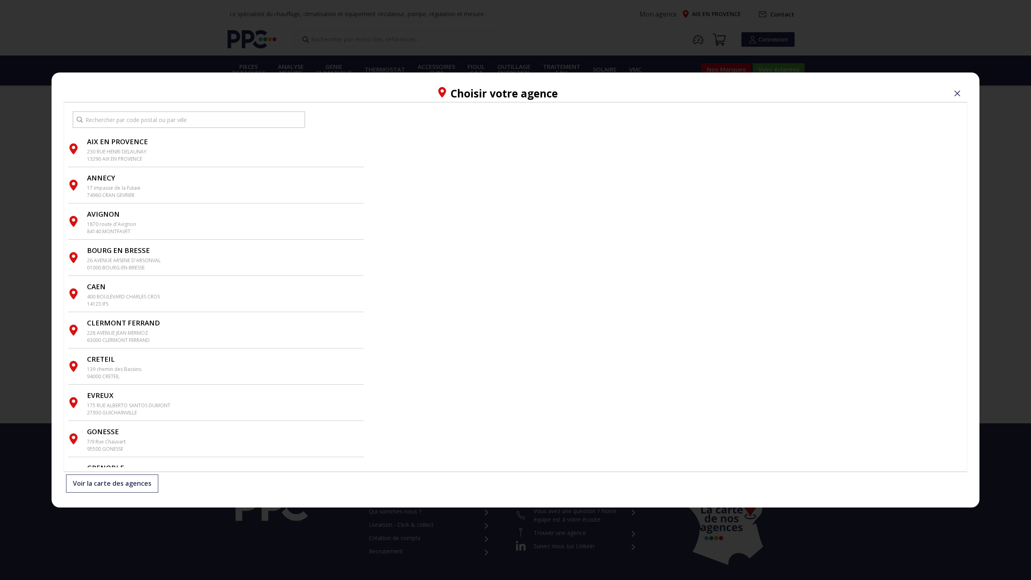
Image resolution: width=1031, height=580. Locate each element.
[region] (665, 287)
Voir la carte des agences (112, 483)
